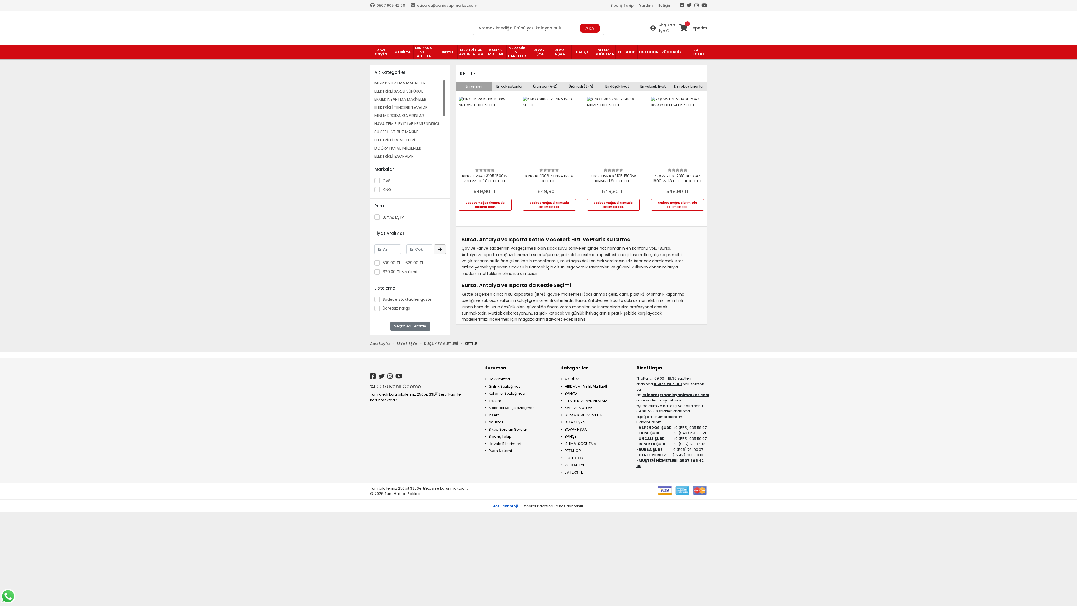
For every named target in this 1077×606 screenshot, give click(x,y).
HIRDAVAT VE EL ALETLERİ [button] (424, 52)
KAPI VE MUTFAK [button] (495, 52)
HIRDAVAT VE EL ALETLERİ (586, 386)
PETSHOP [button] (626, 52)
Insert (494, 415)
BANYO (571, 393)
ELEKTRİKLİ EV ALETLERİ (394, 140)
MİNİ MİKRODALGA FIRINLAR (399, 115)
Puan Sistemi (500, 450)
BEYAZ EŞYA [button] (539, 52)
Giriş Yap (666, 25)
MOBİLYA (572, 379)
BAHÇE (571, 436)
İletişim (664, 5)
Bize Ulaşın (649, 368)
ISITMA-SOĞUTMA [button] (604, 52)
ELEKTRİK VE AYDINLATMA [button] (471, 52)
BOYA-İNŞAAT (577, 429)
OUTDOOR (574, 458)
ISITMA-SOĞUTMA (580, 443)
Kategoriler (574, 368)
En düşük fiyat (617, 86)
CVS (386, 180)
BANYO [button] (446, 52)
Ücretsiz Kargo (396, 308)
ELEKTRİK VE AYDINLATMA (586, 400)
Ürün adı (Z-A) (581, 86)
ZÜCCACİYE (575, 465)
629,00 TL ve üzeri (400, 272)
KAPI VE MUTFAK (579, 407)
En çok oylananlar (689, 86)
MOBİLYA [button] (402, 52)
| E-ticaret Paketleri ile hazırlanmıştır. (538, 506)
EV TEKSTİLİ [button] (696, 52)
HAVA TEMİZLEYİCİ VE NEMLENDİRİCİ (406, 124)
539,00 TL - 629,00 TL (403, 263)
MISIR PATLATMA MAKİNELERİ (400, 83)
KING (387, 189)
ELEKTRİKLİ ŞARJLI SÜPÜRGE (398, 91)
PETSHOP (573, 450)
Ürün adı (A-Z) (545, 86)
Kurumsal (496, 368)
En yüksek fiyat (653, 86)
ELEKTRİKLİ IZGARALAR (394, 156)
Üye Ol (664, 31)
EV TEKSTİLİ (574, 472)
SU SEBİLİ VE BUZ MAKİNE (396, 132)
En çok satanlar (509, 86)
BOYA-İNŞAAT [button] (560, 52)
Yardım (646, 5)
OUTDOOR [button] (649, 52)
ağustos (496, 422)
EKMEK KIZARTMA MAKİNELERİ (400, 99)
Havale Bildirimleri (505, 443)
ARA (589, 28)
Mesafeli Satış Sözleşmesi (512, 407)
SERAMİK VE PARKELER (584, 415)
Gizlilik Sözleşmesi (505, 386)
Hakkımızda (499, 379)
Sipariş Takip (622, 5)
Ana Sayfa (381, 52)
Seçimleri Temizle (410, 326)
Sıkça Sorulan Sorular (508, 429)
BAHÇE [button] (582, 52)
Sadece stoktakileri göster (408, 299)
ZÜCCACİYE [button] (673, 52)
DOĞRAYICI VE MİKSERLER (397, 148)
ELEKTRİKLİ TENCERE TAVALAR (401, 107)
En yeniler (474, 86)
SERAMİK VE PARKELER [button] (517, 52)
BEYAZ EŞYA (393, 217)
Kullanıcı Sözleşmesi (507, 393)
